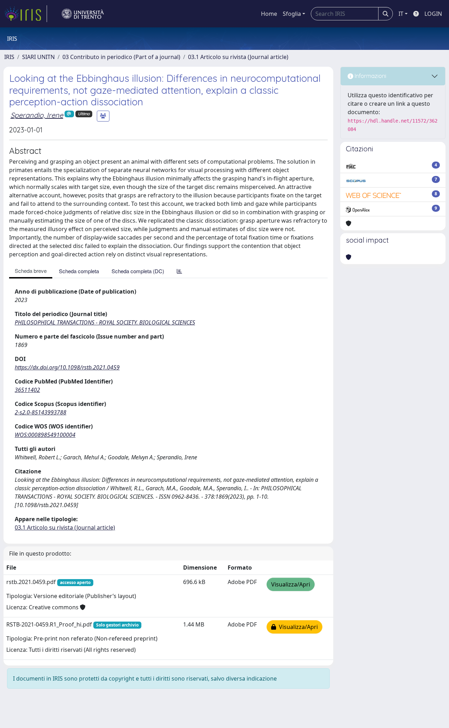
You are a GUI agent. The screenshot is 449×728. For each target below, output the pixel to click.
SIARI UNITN (38, 57)
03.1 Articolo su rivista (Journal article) (238, 57)
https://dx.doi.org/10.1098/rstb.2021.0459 (67, 367)
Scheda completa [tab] (79, 271)
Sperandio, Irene (37, 115)
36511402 (27, 390)
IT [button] (400, 14)
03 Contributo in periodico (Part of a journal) (121, 57)
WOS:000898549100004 (45, 435)
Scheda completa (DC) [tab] (138, 271)
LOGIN (433, 14)
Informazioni (369, 75)
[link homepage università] (83, 13)
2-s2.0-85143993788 (40, 412)
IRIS (9, 57)
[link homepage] (25, 13)
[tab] (179, 271)
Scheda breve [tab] (31, 270)
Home (269, 14)
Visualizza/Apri (290, 584)
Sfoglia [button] (292, 14)
